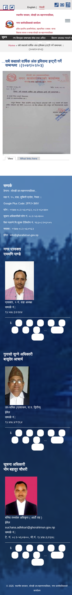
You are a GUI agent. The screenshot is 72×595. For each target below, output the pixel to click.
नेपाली (41, 7)
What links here (28, 158)
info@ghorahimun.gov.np (24, 235)
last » (37, 337)
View (12, 158)
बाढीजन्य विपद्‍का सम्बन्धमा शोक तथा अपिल (22, 38)
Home (11, 45)
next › (57, 330)
